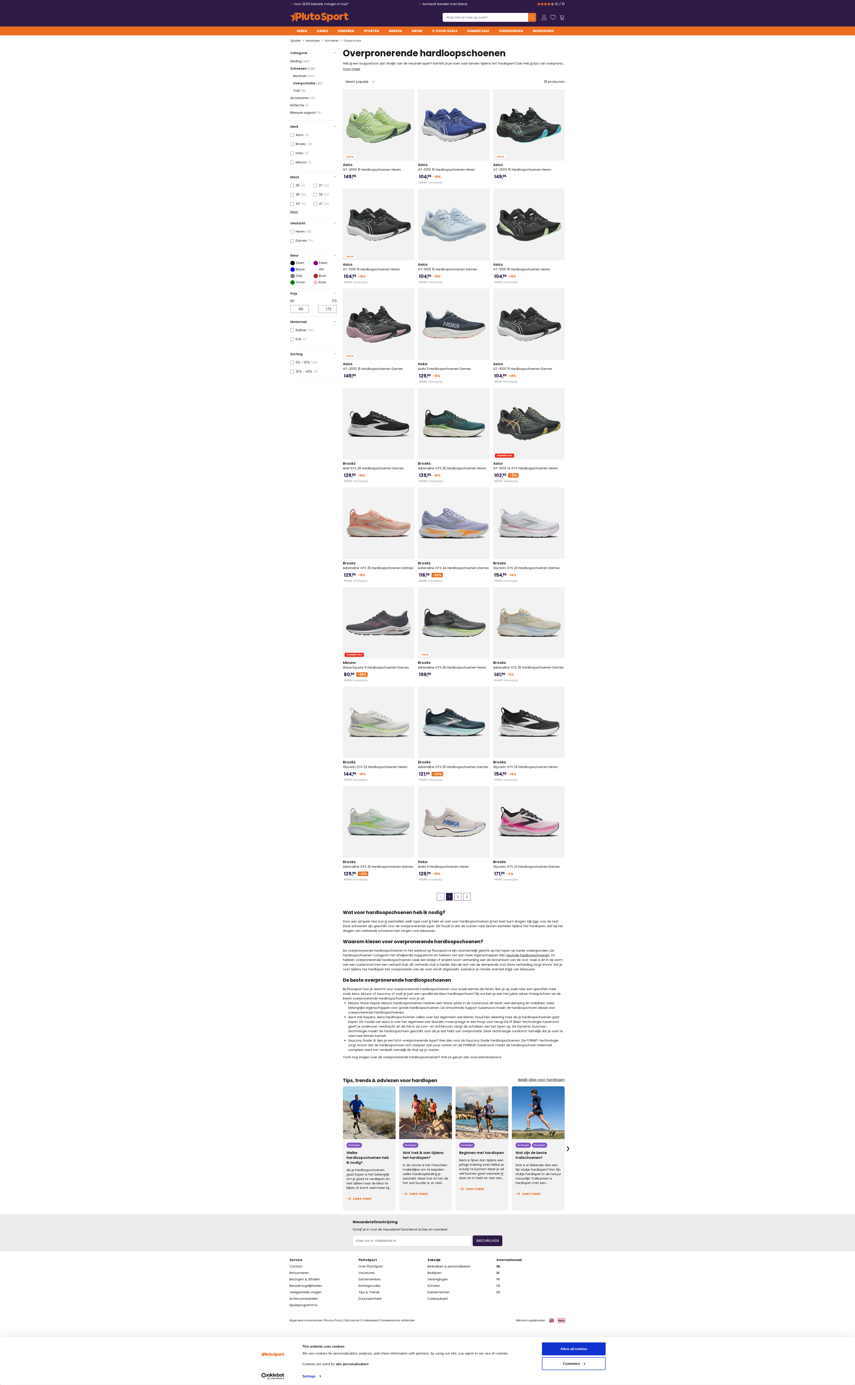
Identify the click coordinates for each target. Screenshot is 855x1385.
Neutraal (303, 76)
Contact (296, 1266)
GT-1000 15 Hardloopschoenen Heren (446, 167)
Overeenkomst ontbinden (398, 1320)
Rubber (301, 330)
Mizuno (301, 162)
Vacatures (366, 1273)
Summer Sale (478, 31)
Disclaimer (352, 1320)
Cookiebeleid (370, 1320)
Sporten (371, 31)
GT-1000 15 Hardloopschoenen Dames (447, 267)
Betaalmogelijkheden (305, 1286)
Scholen (434, 1286)
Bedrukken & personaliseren (449, 1266)
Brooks (301, 144)
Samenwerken (369, 1279)
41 (320, 203)
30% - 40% (304, 371)
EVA (298, 339)
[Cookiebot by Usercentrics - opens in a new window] (272, 1376)
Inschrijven (487, 1240)
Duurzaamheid (369, 1298)
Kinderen (346, 31)
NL (499, 1266)
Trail (299, 90)
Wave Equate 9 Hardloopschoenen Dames (376, 665)
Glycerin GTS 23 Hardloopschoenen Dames (526, 565)
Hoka (299, 153)
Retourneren (299, 1273)
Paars (323, 263)
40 (298, 203)
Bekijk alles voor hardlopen (541, 1079)
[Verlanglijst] (553, 17)
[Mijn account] (544, 17)
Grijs (299, 276)
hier (536, 921)
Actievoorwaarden (303, 1298)
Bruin (322, 276)
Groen (300, 282)
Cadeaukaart (438, 1298)
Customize (571, 1363)
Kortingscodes (369, 1286)
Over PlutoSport (370, 1266)
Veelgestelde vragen (305, 1292)
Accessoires (302, 98)
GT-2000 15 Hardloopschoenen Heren (372, 167)
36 (297, 185)
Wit (321, 269)
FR (498, 1279)
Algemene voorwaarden (305, 1320)
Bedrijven (435, 1273)
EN (498, 1292)
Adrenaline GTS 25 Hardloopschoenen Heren (452, 465)
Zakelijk (434, 1260)
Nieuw (417, 31)
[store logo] (319, 17)
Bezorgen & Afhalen (304, 1279)
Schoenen (332, 41)
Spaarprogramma (303, 1305)
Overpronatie (352, 41)
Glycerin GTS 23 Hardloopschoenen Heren (375, 764)
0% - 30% (303, 362)
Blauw (300, 269)
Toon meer (351, 69)
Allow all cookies (573, 1349)
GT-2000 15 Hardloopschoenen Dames (373, 366)
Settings (309, 1376)
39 (321, 194)
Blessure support (306, 112)
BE (498, 1273)
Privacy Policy (333, 1320)
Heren (302, 31)
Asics (299, 135)
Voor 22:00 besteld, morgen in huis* (321, 4)
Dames (322, 31)
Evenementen (439, 1292)
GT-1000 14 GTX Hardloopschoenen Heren (525, 465)
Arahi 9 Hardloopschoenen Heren (443, 864)
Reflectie (299, 105)
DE (498, 1286)
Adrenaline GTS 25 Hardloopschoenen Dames (378, 565)
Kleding (300, 61)
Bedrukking (543, 31)
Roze (322, 282)
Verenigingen (511, 31)
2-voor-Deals (444, 31)
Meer (294, 212)
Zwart (300, 263)
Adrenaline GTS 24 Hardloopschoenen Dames (453, 565)
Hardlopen (313, 41)
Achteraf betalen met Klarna (445, 4)
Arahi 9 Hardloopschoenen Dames (444, 366)
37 (321, 185)
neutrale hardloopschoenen (528, 955)
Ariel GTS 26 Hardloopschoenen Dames (373, 465)
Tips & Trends (369, 1292)
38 (297, 194)
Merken (395, 31)
